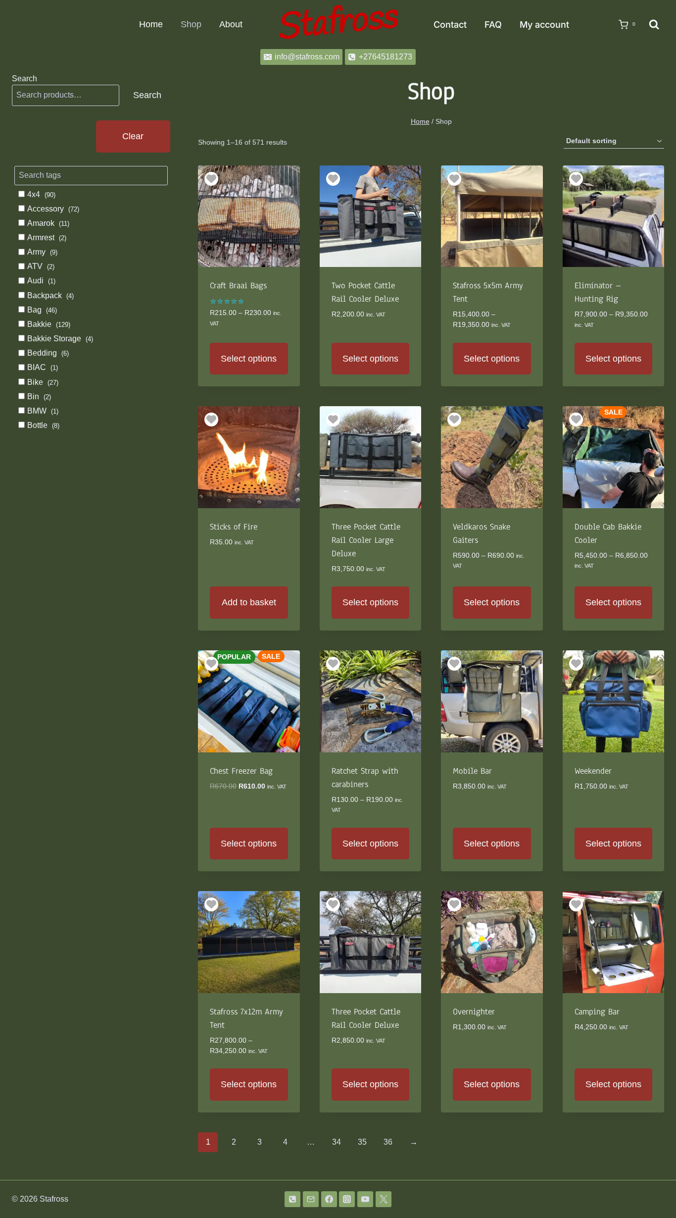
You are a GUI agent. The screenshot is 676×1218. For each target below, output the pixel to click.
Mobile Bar (472, 771)
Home (151, 24)
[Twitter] (383, 1199)
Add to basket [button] (249, 602)
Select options (249, 359)
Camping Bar (597, 1011)
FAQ (493, 24)
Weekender (593, 771)
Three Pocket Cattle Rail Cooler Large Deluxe (366, 540)
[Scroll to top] (652, 1184)
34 (336, 1142)
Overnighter (474, 1011)
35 (362, 1142)
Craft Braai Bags (238, 285)
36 (388, 1142)
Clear (133, 136)
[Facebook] (329, 1199)
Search (24, 78)
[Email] (311, 1199)
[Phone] (292, 1199)
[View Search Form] (654, 25)
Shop (191, 24)
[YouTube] (365, 1199)
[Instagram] (347, 1199)
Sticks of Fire (233, 526)
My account (544, 24)
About (230, 24)
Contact (450, 24)
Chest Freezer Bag (241, 771)
